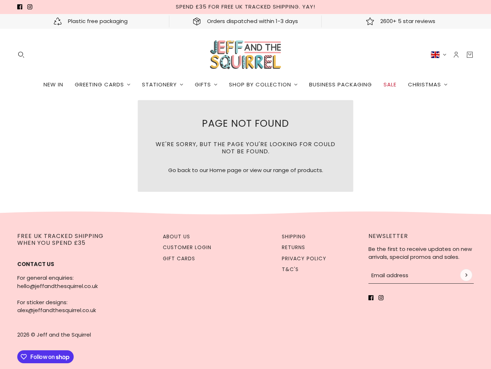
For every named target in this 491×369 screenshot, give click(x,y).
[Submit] (466, 275)
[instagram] (30, 7)
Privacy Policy (304, 258)
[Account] (456, 55)
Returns (293, 247)
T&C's (290, 269)
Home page (226, 170)
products (310, 170)
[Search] (21, 55)
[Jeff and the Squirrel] (246, 54)
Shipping (294, 236)
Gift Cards (179, 258)
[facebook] (20, 7)
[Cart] (470, 55)
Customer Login (187, 247)
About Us (176, 236)
